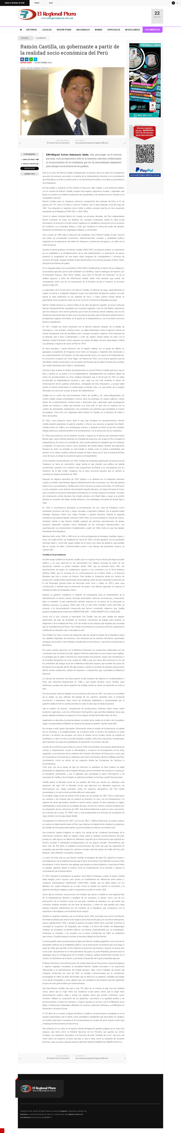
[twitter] (35, 59)
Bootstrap (23, 1114)
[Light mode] (173, 3)
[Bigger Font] (37, 159)
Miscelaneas (132, 29)
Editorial (31, 29)
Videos (36, 3)
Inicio (21, 30)
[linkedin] (26, 59)
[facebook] (22, 59)
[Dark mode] (177, 3)
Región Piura (64, 29)
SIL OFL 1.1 (48, 1117)
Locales (47, 29)
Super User (26, 63)
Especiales (113, 29)
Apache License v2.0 (76, 1114)
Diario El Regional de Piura (15, 3)
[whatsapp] (31, 59)
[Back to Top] (2, 1130)
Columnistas (152, 29)
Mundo (98, 29)
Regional (64, 1111)
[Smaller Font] (21, 159)
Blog (51, 3)
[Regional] (47, 14)
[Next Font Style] (37, 163)
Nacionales (83, 29)
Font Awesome (25, 1117)
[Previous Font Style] (21, 163)
